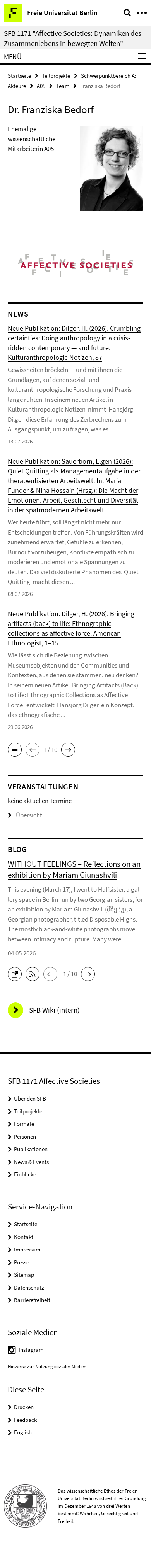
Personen (25, 1136)
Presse (21, 1262)
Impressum (27, 1249)
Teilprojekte (56, 75)
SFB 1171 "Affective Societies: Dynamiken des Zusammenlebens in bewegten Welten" (72, 38)
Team (62, 85)
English (23, 1432)
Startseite (19, 75)
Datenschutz (29, 1287)
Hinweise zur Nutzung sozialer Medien (47, 1366)
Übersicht (29, 815)
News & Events (31, 1161)
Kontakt (23, 1237)
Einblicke (25, 1174)
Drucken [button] (24, 1407)
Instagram (31, 1349)
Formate (24, 1123)
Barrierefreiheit (32, 1300)
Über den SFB (30, 1098)
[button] (15, 749)
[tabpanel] (75, 171)
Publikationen (31, 1149)
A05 (41, 85)
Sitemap (24, 1274)
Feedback (25, 1419)
